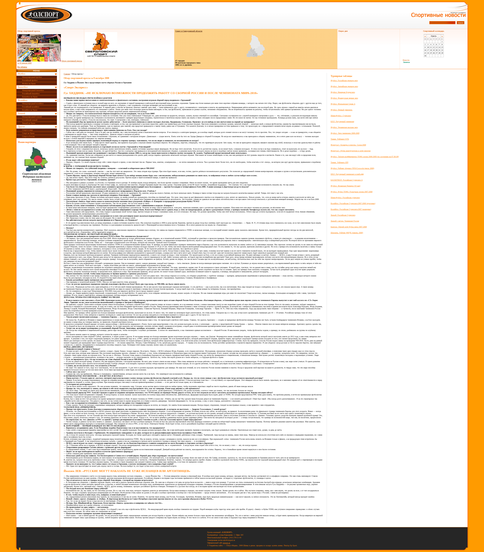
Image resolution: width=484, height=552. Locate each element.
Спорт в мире (27, 130)
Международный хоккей (32, 117)
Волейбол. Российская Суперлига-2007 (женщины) (351, 209)
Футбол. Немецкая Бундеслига (343, 92)
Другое (21, 126)
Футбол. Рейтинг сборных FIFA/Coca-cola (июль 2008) (352, 168)
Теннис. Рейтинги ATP (339, 162)
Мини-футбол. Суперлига (341, 116)
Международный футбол (32, 77)
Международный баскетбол (33, 90)
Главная (67, 74)
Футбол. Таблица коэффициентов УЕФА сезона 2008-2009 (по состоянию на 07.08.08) (365, 157)
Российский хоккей (29, 120)
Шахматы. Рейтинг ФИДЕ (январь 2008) (347, 233)
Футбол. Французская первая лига (344, 98)
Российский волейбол (30, 107)
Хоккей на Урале (28, 123)
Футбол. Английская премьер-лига (344, 86)
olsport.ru (226, 542)
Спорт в (188, 31)
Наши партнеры (27, 142)
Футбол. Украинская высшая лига (344, 127)
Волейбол (22, 100)
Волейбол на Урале (29, 110)
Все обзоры (22, 67)
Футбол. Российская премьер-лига (344, 80)
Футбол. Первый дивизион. (342, 110)
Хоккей (21, 113)
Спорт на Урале (28, 133)
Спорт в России (28, 136)
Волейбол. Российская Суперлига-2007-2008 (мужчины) (353, 203)
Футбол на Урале (29, 83)
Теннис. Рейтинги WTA (340, 139)
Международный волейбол (32, 104)
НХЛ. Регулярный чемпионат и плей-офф (347, 174)
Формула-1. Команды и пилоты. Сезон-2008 (348, 145)
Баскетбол (23, 87)
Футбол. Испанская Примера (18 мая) (345, 186)
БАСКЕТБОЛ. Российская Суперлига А (347, 180)
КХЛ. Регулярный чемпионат (342, 121)
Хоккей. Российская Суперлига (343, 215)
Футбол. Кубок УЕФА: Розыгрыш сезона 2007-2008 (351, 192)
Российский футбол (29, 80)
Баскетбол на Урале (29, 97)
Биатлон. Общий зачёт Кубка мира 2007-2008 (349, 227)
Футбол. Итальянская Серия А (343, 104)
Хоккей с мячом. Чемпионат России (345, 221)
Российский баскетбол (31, 94)
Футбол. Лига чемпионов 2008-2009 (345, 133)
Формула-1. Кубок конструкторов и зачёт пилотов (351, 151)
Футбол (21, 73)
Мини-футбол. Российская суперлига (345, 198)
